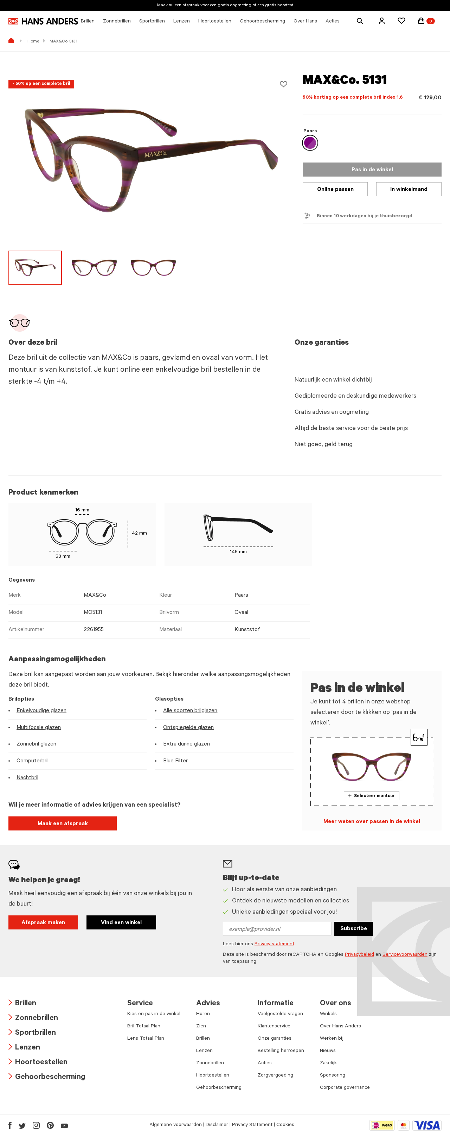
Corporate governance (345, 1088)
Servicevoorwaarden (405, 955)
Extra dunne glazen (186, 744)
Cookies (285, 1125)
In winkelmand (409, 190)
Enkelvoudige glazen (41, 711)
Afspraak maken (43, 923)
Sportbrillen (32, 1033)
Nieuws (328, 1051)
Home (33, 41)
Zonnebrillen (33, 1018)
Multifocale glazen (39, 728)
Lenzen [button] (181, 22)
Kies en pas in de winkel (153, 1014)
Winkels (328, 1014)
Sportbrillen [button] (152, 22)
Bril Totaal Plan (143, 1026)
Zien (201, 1026)
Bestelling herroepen (281, 1051)
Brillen (22, 1004)
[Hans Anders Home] (43, 21)
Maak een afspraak (63, 824)
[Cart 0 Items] (421, 20)
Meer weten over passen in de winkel (371, 822)
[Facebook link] (10, 1125)
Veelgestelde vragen (280, 1014)
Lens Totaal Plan (145, 1039)
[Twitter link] (22, 1125)
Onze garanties (274, 1039)
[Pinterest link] (50, 1125)
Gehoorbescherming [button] (262, 22)
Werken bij (331, 1039)
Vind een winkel (121, 923)
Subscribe (353, 929)
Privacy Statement (252, 1125)
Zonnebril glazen (36, 744)
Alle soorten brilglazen (190, 711)
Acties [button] (333, 22)
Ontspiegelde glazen (188, 728)
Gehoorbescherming (46, 1077)
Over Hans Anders (340, 1026)
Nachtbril (27, 778)
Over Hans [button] (305, 22)
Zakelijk (328, 1063)
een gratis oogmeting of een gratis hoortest (251, 5)
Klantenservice (274, 1026)
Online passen (335, 190)
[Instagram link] (36, 1125)
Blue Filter (175, 761)
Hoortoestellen (38, 1063)
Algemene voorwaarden (175, 1125)
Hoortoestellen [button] (214, 22)
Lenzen (24, 1048)
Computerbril (33, 761)
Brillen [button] (88, 22)
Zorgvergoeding (275, 1076)
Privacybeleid (359, 955)
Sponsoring (332, 1076)
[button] (382, 20)
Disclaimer (217, 1125)
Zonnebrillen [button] (117, 22)
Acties (265, 1063)
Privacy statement (274, 944)
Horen (203, 1014)
